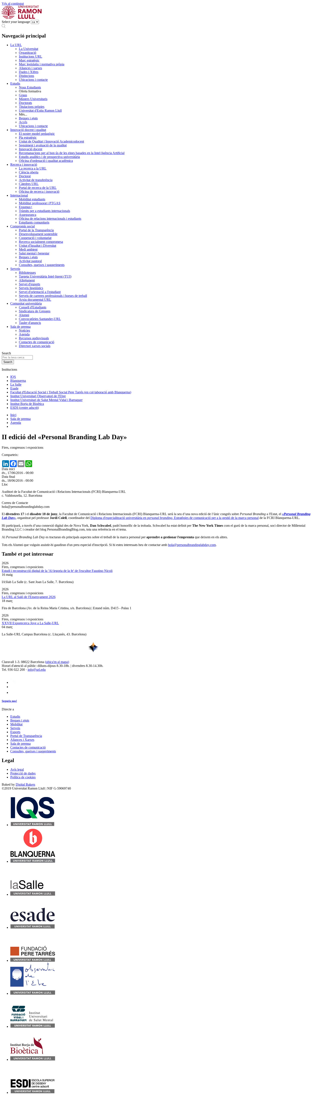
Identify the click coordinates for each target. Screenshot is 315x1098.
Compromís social (22, 226)
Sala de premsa (20, 326)
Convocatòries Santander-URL (40, 319)
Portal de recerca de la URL (38, 188)
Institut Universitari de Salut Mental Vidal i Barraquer (46, 400)
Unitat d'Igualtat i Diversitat (37, 245)
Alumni (24, 315)
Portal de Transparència (26, 736)
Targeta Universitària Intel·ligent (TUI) (45, 276)
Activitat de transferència (35, 180)
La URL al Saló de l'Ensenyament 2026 (29, 597)
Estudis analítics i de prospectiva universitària (49, 157)
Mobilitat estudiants (32, 199)
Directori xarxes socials (34, 346)
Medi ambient (28, 249)
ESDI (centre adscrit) (24, 407)
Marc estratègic (29, 60)
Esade (14, 388)
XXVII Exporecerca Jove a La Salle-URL (30, 623)
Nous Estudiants (30, 87)
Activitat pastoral (30, 261)
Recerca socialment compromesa (41, 242)
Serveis (15, 269)
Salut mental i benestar (34, 253)
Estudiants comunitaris (34, 222)
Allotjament (27, 280)
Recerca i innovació (23, 164)
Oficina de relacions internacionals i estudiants (50, 218)
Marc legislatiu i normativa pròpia (41, 64)
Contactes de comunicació (36, 342)
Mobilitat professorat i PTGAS (39, 203)
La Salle (15, 384)
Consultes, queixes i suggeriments (41, 265)
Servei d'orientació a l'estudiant (40, 292)
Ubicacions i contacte (33, 79)
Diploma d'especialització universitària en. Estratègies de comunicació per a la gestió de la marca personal (174, 518)
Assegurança (27, 215)
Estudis (15, 83)
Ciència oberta (28, 172)
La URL (16, 45)
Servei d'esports (29, 284)
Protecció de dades (23, 773)
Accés (23, 122)
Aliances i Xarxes (22, 740)
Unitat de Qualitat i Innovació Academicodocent (51, 141)
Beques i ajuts (28, 118)
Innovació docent (30, 149)
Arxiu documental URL (35, 299)
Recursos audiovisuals (34, 338)
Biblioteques (27, 272)
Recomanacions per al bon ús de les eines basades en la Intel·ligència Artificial (71, 153)
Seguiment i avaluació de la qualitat (43, 145)
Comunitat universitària (26, 303)
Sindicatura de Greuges (34, 311)
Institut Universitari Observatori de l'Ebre (38, 396)
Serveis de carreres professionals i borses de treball (53, 296)
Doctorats (25, 103)
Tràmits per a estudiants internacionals (44, 211)
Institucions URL (30, 56)
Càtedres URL (29, 184)
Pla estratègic (28, 137)
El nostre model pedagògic (37, 133)
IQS (13, 377)
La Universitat (28, 49)
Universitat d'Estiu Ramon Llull (40, 110)
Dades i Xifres (28, 72)
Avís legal (17, 769)
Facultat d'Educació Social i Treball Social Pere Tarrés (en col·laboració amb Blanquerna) (70, 392)
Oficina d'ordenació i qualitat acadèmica (46, 160)
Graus (23, 95)
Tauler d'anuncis (30, 323)
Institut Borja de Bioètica (27, 404)
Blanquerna (18, 380)
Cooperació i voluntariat (35, 238)
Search (6, 353)
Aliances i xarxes (30, 68)
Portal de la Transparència (36, 230)
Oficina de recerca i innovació (39, 191)
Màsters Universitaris (33, 99)
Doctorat (25, 176)
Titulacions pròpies (31, 106)
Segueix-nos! (9, 700)
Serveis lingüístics (31, 288)
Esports (15, 732)
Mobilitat (16, 724)
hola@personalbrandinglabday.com (192, 545)
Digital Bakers (25, 784)
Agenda (24, 334)
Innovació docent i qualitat (28, 130)
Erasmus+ (25, 207)
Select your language (16, 22)
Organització (27, 52)
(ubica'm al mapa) (57, 662)
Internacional (19, 195)
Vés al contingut (13, 3)
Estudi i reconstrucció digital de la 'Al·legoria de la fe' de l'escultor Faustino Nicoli (57, 571)
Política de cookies (23, 777)
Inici (13, 415)
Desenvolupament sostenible (38, 234)
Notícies (24, 330)
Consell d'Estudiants (32, 307)
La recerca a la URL (32, 168)
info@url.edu (37, 669)
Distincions (26, 76)
